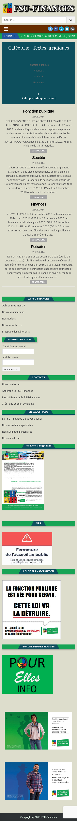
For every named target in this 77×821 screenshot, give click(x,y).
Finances (38, 70)
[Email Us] (67, 28)
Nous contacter (11, 384)
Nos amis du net (11, 438)
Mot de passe (10, 357)
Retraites (38, 82)
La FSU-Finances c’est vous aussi (22, 418)
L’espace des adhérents (16, 331)
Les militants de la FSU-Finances (21, 397)
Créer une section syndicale (18, 403)
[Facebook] (56, 28)
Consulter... (38, 151)
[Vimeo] (61, 28)
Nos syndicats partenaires (17, 431)
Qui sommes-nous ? (13, 305)
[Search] (72, 28)
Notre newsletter (12, 325)
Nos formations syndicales (17, 425)
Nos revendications (13, 312)
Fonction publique (38, 65)
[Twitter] (50, 28)
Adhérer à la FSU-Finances (17, 391)
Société (38, 76)
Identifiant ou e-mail (14, 346)
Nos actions (9, 318)
